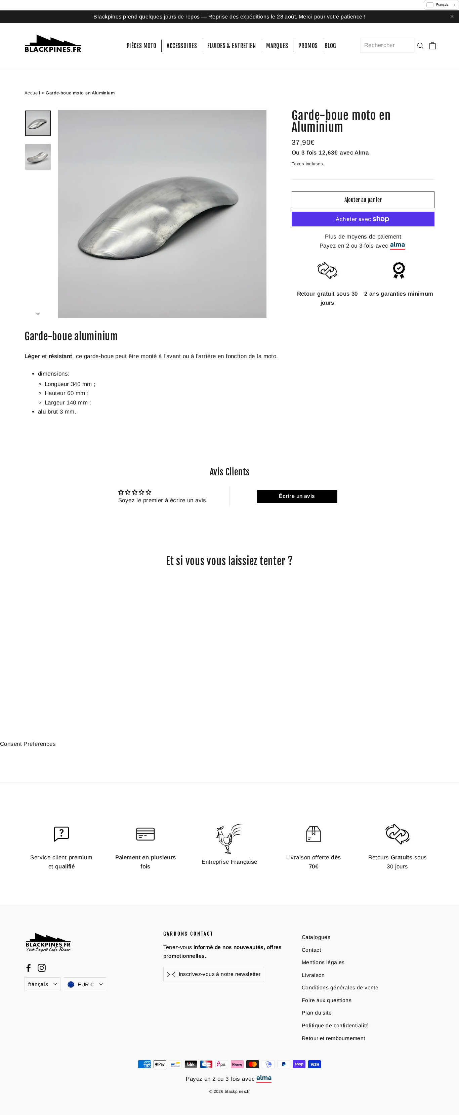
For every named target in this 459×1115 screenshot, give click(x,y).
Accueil (32, 92)
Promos (308, 45)
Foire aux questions (326, 1000)
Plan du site (317, 1013)
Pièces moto (142, 45)
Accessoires (182, 45)
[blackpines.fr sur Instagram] (42, 967)
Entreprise (229, 862)
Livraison (313, 975)
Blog (330, 45)
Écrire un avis (297, 496)
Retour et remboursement (333, 1038)
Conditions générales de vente (340, 987)
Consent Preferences (28, 743)
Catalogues (316, 937)
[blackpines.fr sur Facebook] (29, 967)
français (38, 984)
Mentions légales (323, 962)
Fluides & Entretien (231, 45)
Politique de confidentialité (335, 1025)
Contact (311, 949)
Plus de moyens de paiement (363, 236)
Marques (277, 45)
